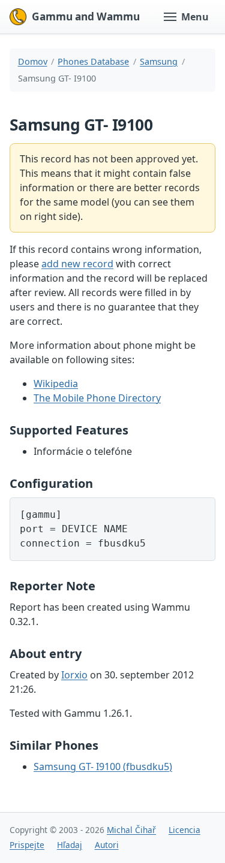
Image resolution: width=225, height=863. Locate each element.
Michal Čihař (131, 829)
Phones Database (93, 61)
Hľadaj (69, 844)
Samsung (159, 61)
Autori (107, 844)
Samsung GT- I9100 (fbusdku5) (103, 766)
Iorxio (74, 674)
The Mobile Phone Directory (97, 398)
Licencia (184, 829)
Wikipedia (56, 383)
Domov (32, 61)
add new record (77, 263)
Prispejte (27, 844)
